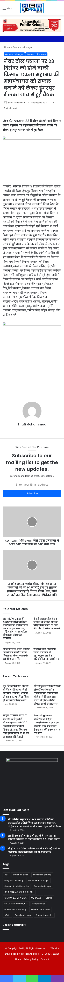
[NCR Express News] (32, 8)
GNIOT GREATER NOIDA (16, 903)
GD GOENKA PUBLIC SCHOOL (19, 892)
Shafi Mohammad (16, 102)
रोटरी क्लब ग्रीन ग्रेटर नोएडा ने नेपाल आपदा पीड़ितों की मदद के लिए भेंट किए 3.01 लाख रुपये (46, 623)
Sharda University (44, 915)
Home (7, 47)
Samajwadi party (23, 915)
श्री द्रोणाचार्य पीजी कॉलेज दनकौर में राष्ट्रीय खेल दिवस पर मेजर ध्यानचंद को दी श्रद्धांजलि (16, 654)
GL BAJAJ (36, 898)
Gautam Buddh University (16, 886)
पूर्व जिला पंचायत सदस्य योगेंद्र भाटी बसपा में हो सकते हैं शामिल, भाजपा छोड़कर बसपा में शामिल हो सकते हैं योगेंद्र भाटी (16, 693)
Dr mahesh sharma (42, 874)
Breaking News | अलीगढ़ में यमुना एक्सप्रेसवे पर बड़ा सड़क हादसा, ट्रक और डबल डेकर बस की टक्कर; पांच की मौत (47, 724)
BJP (6, 874)
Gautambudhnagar (22, 47)
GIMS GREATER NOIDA (15, 898)
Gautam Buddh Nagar (38, 880)
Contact (45, 959)
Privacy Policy (31, 959)
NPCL (7, 915)
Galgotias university (13, 880)
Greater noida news (36, 54)
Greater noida (38, 903)
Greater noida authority (15, 909)
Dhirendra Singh (21, 874)
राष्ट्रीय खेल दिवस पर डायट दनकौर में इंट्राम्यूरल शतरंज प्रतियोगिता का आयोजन (46, 654)
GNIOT (49, 898)
